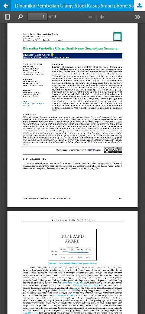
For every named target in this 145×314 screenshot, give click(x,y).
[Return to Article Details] (5, 5)
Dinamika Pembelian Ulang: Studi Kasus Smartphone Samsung (80, 6)
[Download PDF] (139, 5)
